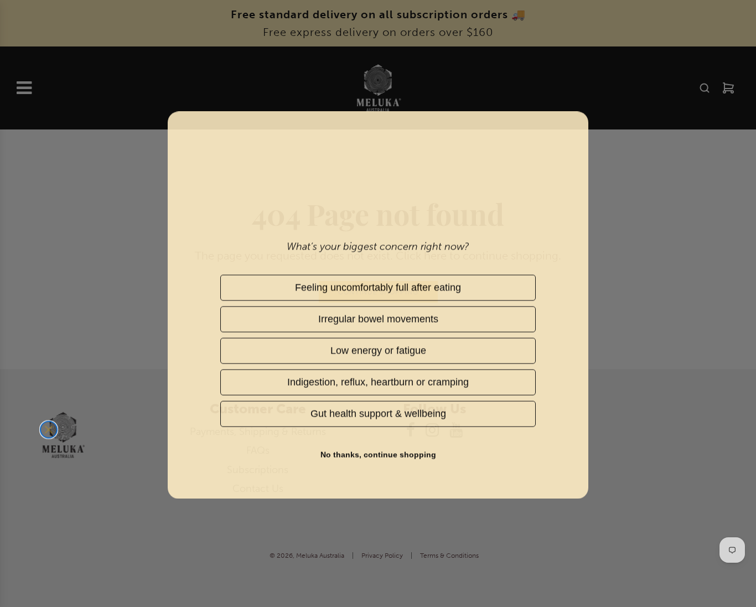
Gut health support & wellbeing (378, 412)
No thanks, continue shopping (378, 453)
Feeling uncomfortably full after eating (378, 286)
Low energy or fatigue (378, 349)
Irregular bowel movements (378, 317)
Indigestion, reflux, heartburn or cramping (378, 380)
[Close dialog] (48, 428)
